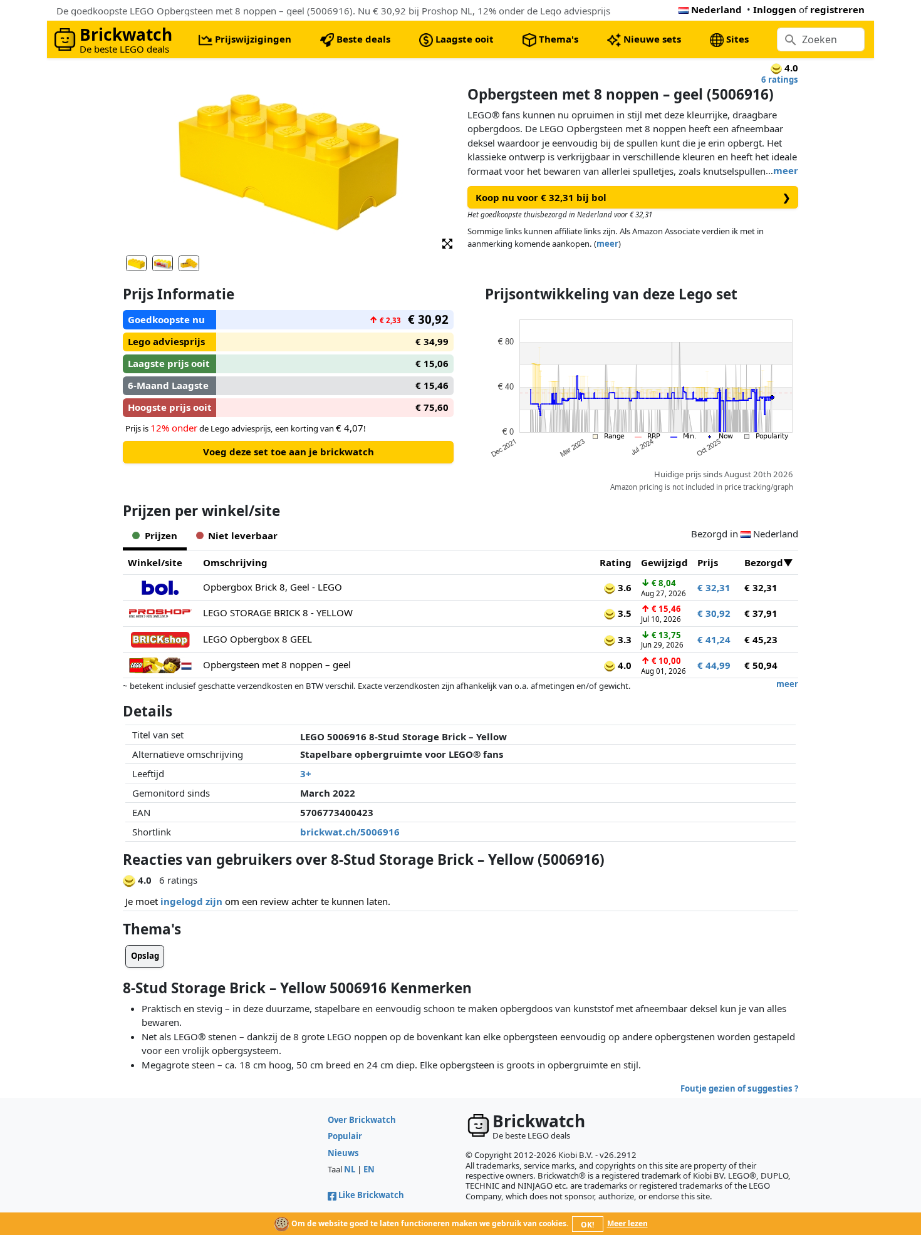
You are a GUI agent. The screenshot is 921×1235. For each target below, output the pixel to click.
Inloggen (774, 9)
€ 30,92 (714, 613)
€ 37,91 (761, 613)
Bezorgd (763, 562)
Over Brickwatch (362, 1119)
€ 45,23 (761, 639)
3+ (305, 773)
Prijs (707, 562)
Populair (345, 1136)
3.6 (623, 587)
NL (349, 1169)
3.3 (623, 639)
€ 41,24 (714, 639)
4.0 (623, 665)
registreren (837, 9)
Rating (616, 562)
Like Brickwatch (371, 1195)
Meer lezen (627, 1223)
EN (369, 1169)
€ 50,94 (761, 665)
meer (785, 170)
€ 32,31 (714, 587)
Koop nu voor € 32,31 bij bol (633, 197)
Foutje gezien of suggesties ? (739, 1088)
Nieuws (343, 1153)
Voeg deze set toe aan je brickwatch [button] (288, 451)
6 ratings (779, 79)
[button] (447, 242)
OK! (587, 1224)
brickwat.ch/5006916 (350, 831)
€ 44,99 (714, 665)
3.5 (623, 613)
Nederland (716, 9)
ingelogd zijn (191, 901)
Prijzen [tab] (161, 535)
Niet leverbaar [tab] (243, 535)
